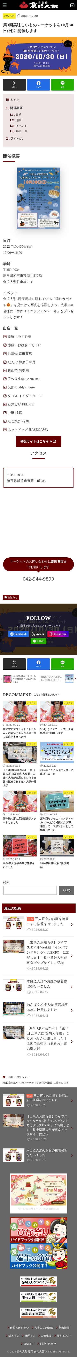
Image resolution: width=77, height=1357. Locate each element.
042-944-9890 (38, 579)
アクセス (14, 138)
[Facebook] (18, 634)
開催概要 (14, 108)
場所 (16, 120)
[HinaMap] (38, 1202)
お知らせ (9, 15)
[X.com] (38, 634)
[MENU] (4, 5)
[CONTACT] (72, 5)
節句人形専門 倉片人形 (31, 1351)
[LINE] (38, 641)
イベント (18, 125)
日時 (15, 114)
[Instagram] (58, 634)
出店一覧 (18, 131)
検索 (6, 882)
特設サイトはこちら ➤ (36, 441)
